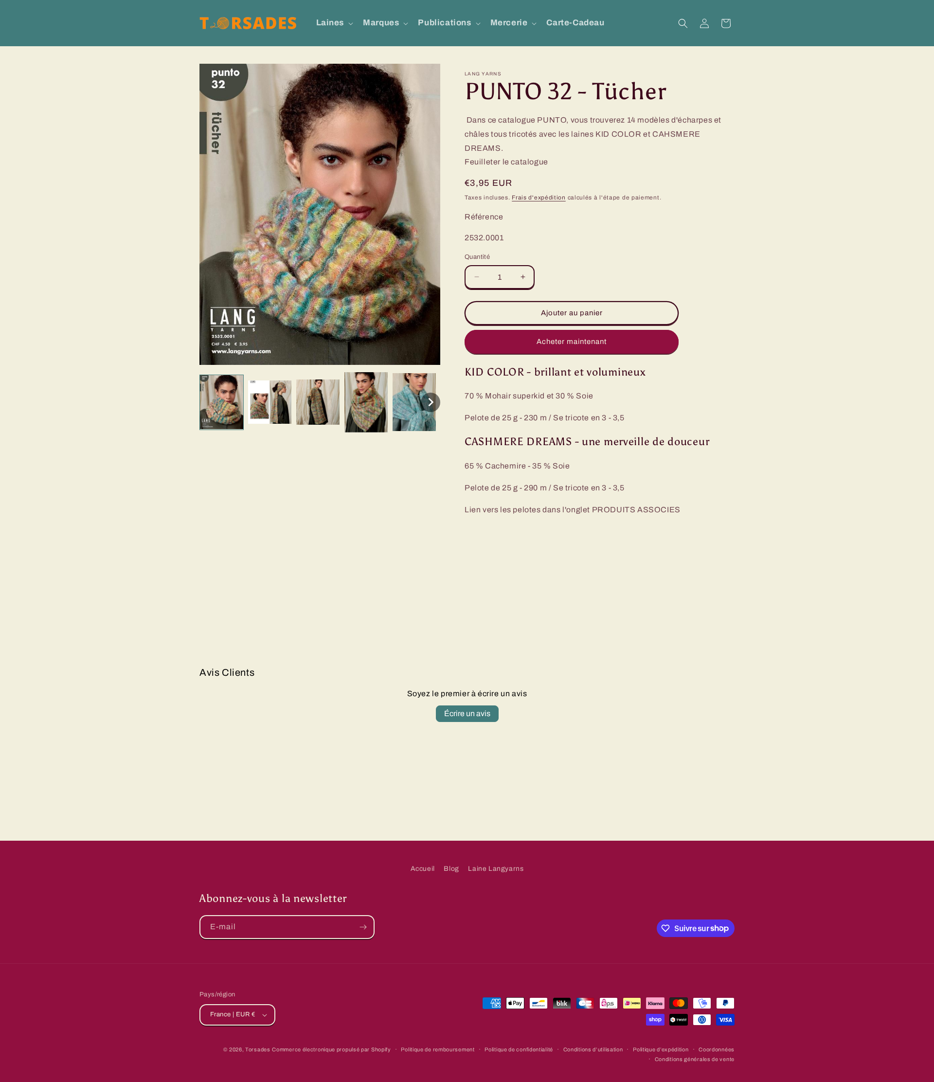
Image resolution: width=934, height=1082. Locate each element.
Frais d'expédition (539, 197)
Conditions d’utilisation (593, 1049)
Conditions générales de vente (695, 1059)
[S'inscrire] (363, 927)
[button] (334, 23)
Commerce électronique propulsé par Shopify (331, 1049)
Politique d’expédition (660, 1049)
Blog (451, 868)
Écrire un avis (467, 713)
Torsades (257, 1049)
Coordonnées (717, 1049)
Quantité (477, 256)
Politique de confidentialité (519, 1049)
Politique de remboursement (437, 1049)
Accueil (423, 868)
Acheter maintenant (572, 341)
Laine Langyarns (495, 868)
